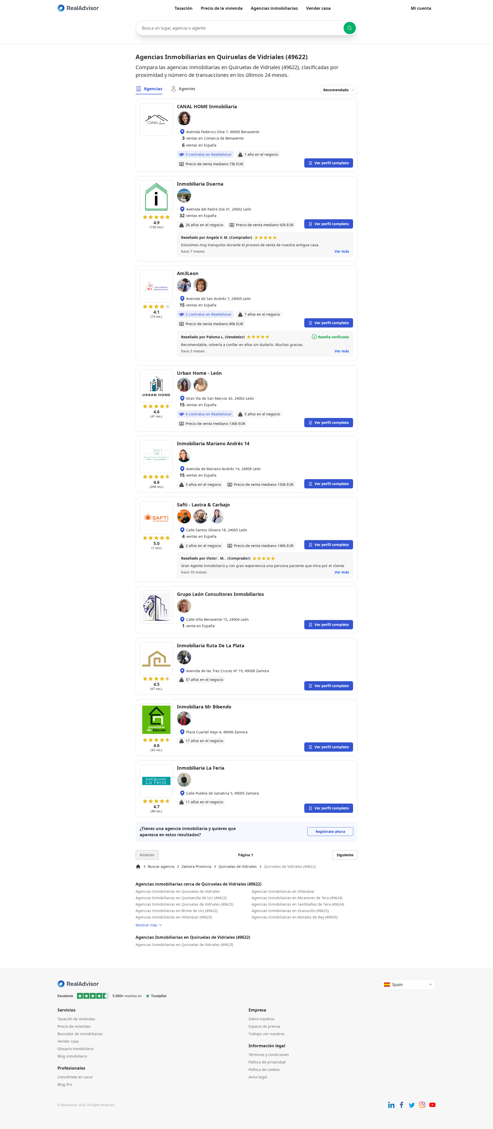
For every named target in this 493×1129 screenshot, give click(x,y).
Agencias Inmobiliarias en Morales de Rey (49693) (294, 917)
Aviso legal (258, 1077)
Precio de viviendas (74, 1026)
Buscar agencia (161, 866)
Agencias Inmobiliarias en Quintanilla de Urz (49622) (181, 897)
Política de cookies (264, 1069)
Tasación (184, 8)
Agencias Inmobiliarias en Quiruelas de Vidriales (178, 891)
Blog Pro (65, 1084)
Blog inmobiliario (72, 1056)
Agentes (187, 89)
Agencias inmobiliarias (274, 8)
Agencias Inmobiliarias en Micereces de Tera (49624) (297, 897)
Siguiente (345, 854)
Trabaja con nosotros (267, 1033)
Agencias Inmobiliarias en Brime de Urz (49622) (176, 910)
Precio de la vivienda (222, 8)
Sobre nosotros (261, 1018)
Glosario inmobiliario (75, 1048)
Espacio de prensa (264, 1026)
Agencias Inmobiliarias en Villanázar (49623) (174, 917)
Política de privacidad (267, 1062)
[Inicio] (138, 866)
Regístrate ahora (330, 831)
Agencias (153, 89)
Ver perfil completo (332, 162)
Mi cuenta (421, 8)
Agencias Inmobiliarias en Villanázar (283, 891)
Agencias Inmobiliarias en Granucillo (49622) (290, 910)
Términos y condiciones (269, 1054)
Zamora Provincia (196, 866)
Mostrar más (146, 925)
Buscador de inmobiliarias (80, 1033)
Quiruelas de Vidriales (238, 866)
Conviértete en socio (75, 1077)
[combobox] (246, 28)
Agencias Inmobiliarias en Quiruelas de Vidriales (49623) (184, 904)
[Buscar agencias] (350, 28)
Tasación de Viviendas (76, 1018)
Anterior (147, 854)
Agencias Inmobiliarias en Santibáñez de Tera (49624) (298, 904)
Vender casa (318, 8)
